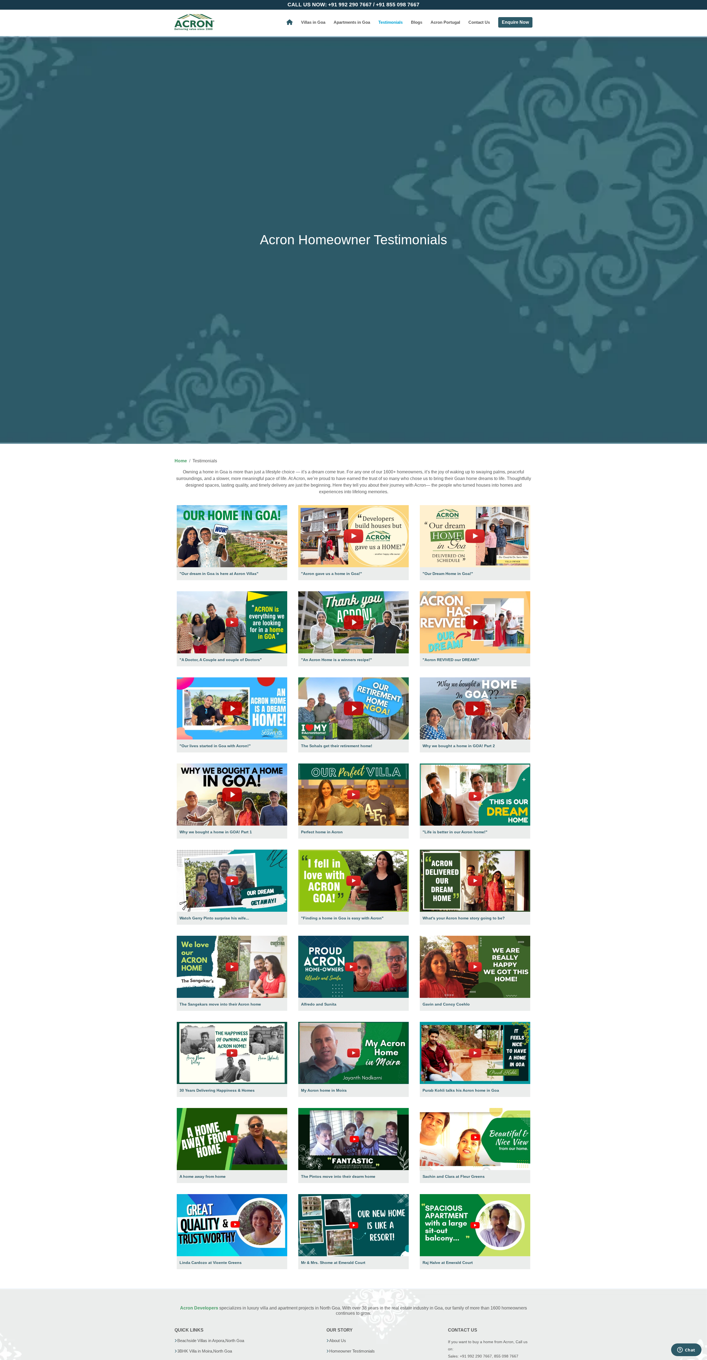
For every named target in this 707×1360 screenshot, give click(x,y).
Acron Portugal (445, 22)
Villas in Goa (313, 22)
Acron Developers (199, 1308)
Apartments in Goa (352, 22)
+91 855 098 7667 (398, 4)
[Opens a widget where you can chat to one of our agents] (686, 1350)
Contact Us (479, 22)
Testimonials (390, 22)
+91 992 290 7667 (350, 4)
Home (181, 460)
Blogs (416, 22)
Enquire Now (515, 22)
